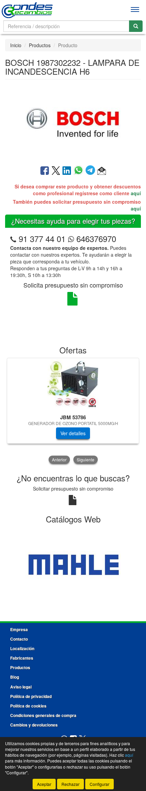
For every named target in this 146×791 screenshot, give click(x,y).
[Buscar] (136, 26)
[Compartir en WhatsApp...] (80, 171)
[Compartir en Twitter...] (56, 171)
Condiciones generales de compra (43, 715)
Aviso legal (21, 687)
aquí (136, 193)
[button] (101, 171)
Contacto (19, 639)
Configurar (99, 784)
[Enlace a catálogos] (73, 565)
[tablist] (73, 411)
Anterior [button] (59, 459)
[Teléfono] (13, 238)
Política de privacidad (31, 696)
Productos (40, 45)
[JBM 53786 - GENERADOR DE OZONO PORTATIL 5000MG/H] (73, 385)
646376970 (95, 238)
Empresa (19, 629)
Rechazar (70, 784)
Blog (14, 677)
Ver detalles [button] (73, 433)
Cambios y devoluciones (34, 725)
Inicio (15, 45)
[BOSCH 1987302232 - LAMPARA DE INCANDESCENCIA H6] (73, 122)
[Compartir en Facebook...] (44, 171)
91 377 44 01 (42, 238)
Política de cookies (28, 706)
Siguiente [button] (85, 459)
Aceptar (44, 784)
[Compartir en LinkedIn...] (66, 171)
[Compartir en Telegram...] (91, 171)
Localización (22, 648)
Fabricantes (21, 658)
